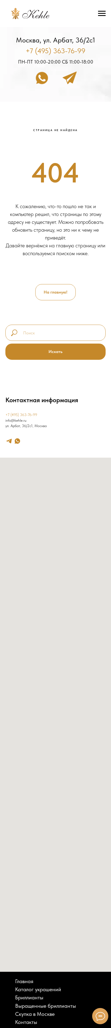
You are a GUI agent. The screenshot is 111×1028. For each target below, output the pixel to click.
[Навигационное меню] (102, 13)
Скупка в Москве (35, 1014)
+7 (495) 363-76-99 (55, 51)
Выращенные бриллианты (45, 1006)
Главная (24, 981)
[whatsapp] (17, 441)
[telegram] (9, 441)
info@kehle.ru (15, 420)
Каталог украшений (38, 989)
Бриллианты (29, 997)
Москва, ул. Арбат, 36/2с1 (55, 40)
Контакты (26, 1022)
